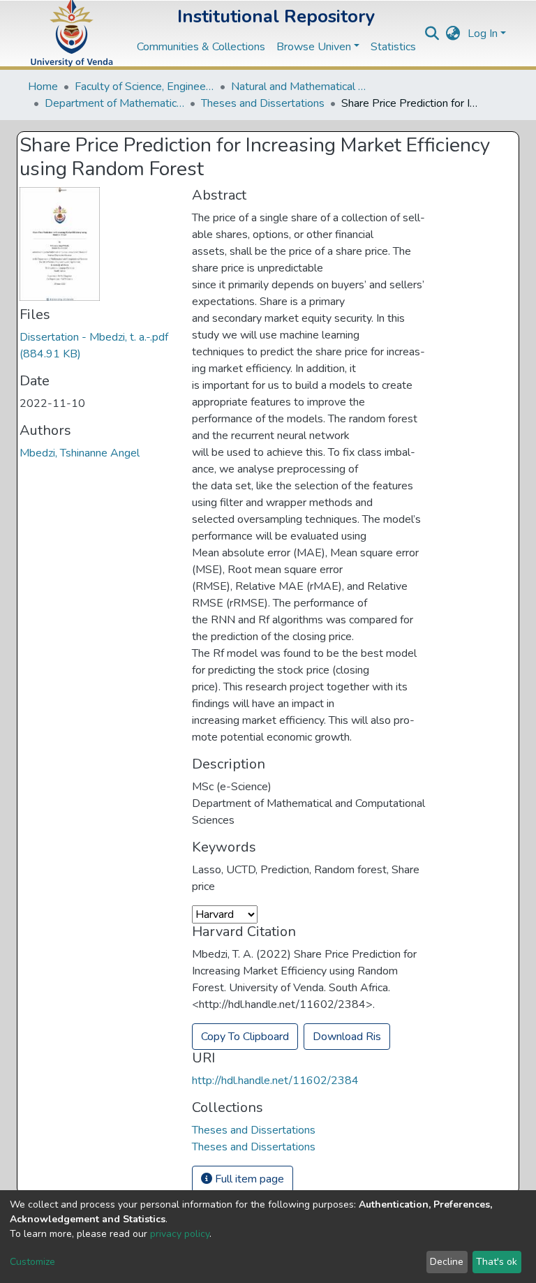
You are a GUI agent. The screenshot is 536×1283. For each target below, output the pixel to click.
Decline (446, 1261)
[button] (453, 33)
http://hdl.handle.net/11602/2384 (275, 1080)
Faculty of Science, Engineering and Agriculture (144, 86)
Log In (483, 33)
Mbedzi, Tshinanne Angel (80, 453)
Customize (32, 1261)
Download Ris (347, 1036)
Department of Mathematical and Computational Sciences (114, 103)
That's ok (496, 1261)
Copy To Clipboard (245, 1036)
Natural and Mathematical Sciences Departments (301, 86)
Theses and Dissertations (263, 103)
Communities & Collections (201, 46)
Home (43, 86)
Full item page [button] (248, 1179)
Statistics (393, 46)
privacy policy (179, 1233)
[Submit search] (432, 33)
